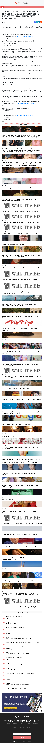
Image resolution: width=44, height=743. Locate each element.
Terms (8, 723)
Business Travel (15, 728)
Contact (36, 723)
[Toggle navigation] (2, 7)
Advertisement (30, 723)
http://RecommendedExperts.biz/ (14, 113)
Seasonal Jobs (22, 728)
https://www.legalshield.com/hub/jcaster (25, 36)
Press (22, 723)
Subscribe (22, 737)
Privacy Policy (15, 724)
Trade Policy (28, 728)
